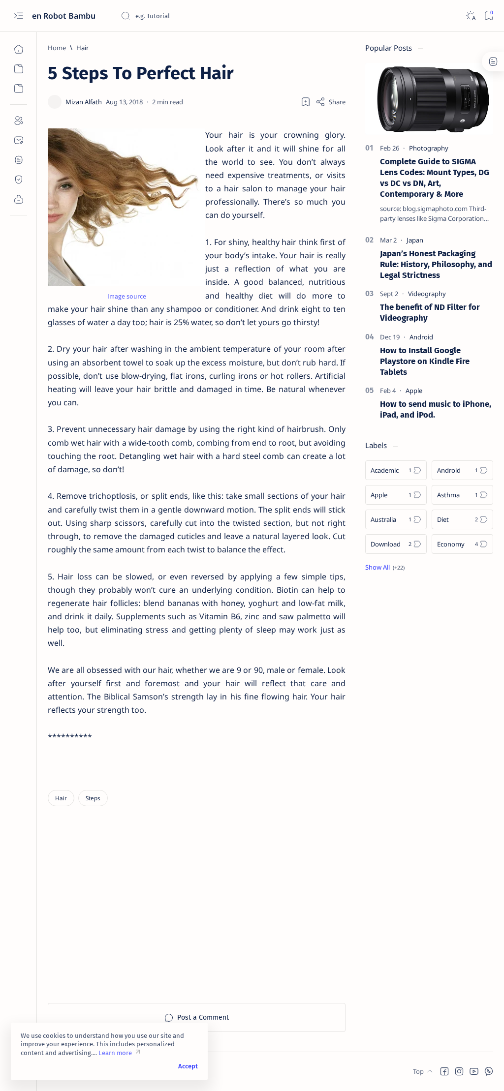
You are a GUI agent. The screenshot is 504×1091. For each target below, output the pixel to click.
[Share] (330, 102)
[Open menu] (18, 16)
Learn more (115, 1053)
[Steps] (93, 798)
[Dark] (470, 16)
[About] (18, 120)
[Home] (18, 49)
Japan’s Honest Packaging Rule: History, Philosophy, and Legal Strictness (436, 264)
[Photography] (428, 148)
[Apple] (414, 390)
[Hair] (61, 798)
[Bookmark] (488, 16)
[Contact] (18, 140)
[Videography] (427, 293)
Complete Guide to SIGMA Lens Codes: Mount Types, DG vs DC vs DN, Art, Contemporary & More (434, 177)
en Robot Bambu (64, 15)
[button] (444, 1071)
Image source (126, 296)
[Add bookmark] (306, 102)
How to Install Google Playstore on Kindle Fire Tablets (425, 361)
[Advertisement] (240, 914)
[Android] (421, 337)
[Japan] (415, 240)
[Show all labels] (385, 567)
